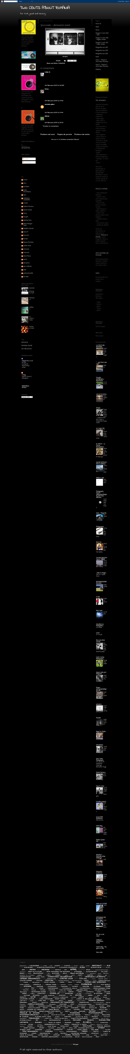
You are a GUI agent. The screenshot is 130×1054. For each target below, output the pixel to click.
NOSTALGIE (93, 1007)
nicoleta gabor (50, 104)
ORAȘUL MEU (103, 1009)
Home (97, 57)
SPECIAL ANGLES (103, 1026)
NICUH (45, 1007)
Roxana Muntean (28, 242)
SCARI (30, 1024)
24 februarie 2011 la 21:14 (54, 122)
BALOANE (104, 971)
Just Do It (104, 775)
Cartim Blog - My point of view (101, 947)
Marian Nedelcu (81, 1000)
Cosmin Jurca (102, 978)
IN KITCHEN (98, 993)
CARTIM (90, 975)
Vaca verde (99, 952)
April (24, 195)
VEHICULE (95, 1033)
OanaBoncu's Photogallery (100, 625)
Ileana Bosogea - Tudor (28, 224)
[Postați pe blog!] (70, 61)
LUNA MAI (42, 1000)
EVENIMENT (52, 986)
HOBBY (99, 992)
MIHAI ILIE (44, 1002)
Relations (98, 69)
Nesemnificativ (105, 481)
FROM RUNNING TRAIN (101, 988)
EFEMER (27, 986)
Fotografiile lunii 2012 (102, 54)
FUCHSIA (52, 990)
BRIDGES (105, 973)
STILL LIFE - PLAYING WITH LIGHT (81, 1028)
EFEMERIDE (99, 745)
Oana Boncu (54, 1009)
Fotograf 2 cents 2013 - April (102, 34)
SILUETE (40, 1026)
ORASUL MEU (89, 1009)
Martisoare (31, 299)
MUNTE (92, 1006)
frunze (34, 990)
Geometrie (23, 992)
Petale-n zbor (100, 478)
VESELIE (105, 1033)
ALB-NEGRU (28, 967)
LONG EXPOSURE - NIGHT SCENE (52, 999)
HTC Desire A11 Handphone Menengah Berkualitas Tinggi (101, 764)
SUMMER (38, 1029)
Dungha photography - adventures (100, 379)
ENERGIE (40, 986)
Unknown (26, 249)
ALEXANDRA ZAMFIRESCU (68, 967)
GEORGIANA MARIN (38, 992)
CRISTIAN (49, 980)
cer (106, 975)
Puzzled (98, 718)
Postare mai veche (82, 134)
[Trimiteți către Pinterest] (76, 61)
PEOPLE (51, 1013)
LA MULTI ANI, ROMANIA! (100, 346)
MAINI (70, 1000)
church (80, 977)
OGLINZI (77, 1009)
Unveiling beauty (101, 802)
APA (65, 969)
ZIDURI (77, 1037)
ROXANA (68, 1022)
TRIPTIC (96, 1031)
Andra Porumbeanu (27, 191)
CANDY (57, 975)
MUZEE (101, 1006)
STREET (101, 1028)
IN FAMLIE (88, 993)
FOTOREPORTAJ (85, 988)
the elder (26, 277)
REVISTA (67, 1020)
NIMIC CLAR (55, 1007)
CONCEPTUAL (51, 978)
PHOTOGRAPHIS (96, 1013)
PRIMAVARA (34, 1018)
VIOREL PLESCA (72, 1035)
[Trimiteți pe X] (72, 61)
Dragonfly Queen (105, 662)
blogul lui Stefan (101, 732)
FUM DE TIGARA (66, 990)
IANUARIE (107, 992)
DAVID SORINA (49, 982)
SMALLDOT (64, 1026)
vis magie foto (100, 428)
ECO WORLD (105, 984)
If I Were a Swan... (31, 318)
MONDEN (23, 1006)
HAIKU (97, 273)
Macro (61, 1000)
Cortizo (94, 978)
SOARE (75, 1026)
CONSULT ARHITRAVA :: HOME (100, 941)
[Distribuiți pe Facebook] (74, 61)
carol (66, 975)
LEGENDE (73, 997)
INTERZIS (36, 995)
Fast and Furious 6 (105, 845)
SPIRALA (31, 308)
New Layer (99, 611)
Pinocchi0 (26, 235)
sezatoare (22, 1026)
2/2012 (67, 965)
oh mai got (99, 634)
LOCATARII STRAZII (27, 999)
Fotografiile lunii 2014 (102, 47)
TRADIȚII (61, 1031)
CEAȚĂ (99, 975)
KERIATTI (23, 997)
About (97, 27)
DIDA (70, 982)
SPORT (41, 1028)
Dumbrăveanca (105, 876)
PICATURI (46, 1015)
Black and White (52, 63)
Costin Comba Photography (100, 658)
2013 (104, 860)
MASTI (34, 1002)
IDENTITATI (42, 993)
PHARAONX (75, 1013)
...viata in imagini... (101, 573)
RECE (45, 1020)
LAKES (44, 997)
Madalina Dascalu (28, 229)
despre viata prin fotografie (101, 673)
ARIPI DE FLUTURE (35, 971)
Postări (26, 159)
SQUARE (51, 1028)
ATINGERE (78, 971)
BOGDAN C (93, 973)
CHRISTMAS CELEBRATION (60, 977)
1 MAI (50, 965)
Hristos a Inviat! (31, 327)
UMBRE (34, 1033)
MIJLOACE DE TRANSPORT (62, 1002)
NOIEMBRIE (74, 1007)
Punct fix (98, 24)
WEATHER (104, 1035)
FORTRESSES (53, 988)
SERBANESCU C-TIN (51, 1024)
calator (39, 975)
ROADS (90, 1020)
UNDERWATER (45, 1033)
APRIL (73, 969)
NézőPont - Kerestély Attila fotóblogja (100, 856)
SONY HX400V (105, 586)
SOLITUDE (87, 1026)
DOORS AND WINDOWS (95, 982)
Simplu (98, 408)
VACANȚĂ (63, 1033)
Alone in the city (105, 677)
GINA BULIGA (62, 992)
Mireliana (52, 1004)
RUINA (78, 1022)
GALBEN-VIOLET (100, 990)
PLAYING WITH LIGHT (43, 1016)
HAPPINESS (90, 992)
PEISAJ (103, 1011)
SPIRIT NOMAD (29, 1028)
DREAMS (63, 984)
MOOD (31, 1006)
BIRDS (65, 973)
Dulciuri (70, 984)
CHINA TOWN (40, 977)
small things (52, 1026)
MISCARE (63, 1004)
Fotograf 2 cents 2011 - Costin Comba (102, 43)
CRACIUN (39, 980)
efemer (47, 116)
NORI (83, 1007)
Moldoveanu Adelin (85, 1004)
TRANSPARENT (71, 1031)
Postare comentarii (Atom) (70, 139)
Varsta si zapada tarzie (100, 575)
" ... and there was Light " (101, 363)
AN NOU (108, 967)
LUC (72, 999)
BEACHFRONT (38, 973)
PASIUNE (82, 1011)
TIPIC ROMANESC (101, 101)
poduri (57, 1016)
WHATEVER (24, 1037)
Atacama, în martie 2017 (105, 563)
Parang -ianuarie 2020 (105, 469)
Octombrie (67, 1009)
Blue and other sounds (100, 641)
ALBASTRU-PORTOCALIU (46, 967)
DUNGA (77, 984)
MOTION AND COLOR (64, 1006)
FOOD (41, 988)
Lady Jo (47, 72)
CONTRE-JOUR (66, 978)
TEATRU (70, 1029)
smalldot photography (99, 887)
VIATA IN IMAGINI (26, 1035)
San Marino (105, 516)
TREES (84, 1031)
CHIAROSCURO (25, 977)
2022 (88, 965)
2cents (25, 180)
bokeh (99, 973)
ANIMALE (58, 969)
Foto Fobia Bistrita (26, 349)
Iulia (98, 995)
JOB (105, 995)
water (95, 1035)
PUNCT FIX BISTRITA (61, 1018)
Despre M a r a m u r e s (27, 361)
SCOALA (39, 1024)
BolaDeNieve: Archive (25, 387)
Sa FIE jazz (105, 613)
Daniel (26, 982)
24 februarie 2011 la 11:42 (54, 100)
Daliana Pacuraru (28, 207)
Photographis (100, 527)
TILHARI (107, 1029)
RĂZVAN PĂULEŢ (26, 1020)
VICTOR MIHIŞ (43, 1035)
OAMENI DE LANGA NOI (36, 1009)
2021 (82, 965)
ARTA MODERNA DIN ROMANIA (58, 971)
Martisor (23, 1002)
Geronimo (53, 992)
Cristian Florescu (63, 980)
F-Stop (24, 375)
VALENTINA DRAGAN (78, 1033)
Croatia (95, 980)
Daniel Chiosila (27, 210)
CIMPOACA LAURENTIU (26, 199)
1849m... (104, 366)
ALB (108, 965)
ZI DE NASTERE (67, 1037)
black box (98, 542)
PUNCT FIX (48, 1018)
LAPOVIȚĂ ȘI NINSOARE (60, 997)
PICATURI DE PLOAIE (58, 1015)
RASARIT (95, 1018)
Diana (25, 213)
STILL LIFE (61, 1028)
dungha (65, 56)
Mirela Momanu (100, 772)
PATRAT (92, 1011)
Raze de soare (105, 1018)
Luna (31, 1000)
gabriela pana (81, 990)
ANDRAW (45, 970)
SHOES (30, 1026)
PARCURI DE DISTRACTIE (28, 1011)
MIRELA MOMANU (36, 1004)
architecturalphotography (101, 969)
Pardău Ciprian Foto (100, 840)
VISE (87, 1035)
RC (37, 1020)
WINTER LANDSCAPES (50, 1037)
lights (90, 997)
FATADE (75, 986)
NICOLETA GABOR (34, 1007)
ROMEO (38, 1022)
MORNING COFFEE (45, 1006)
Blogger (76, 1044)
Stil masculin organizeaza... (105, 831)
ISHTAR (78, 995)
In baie (79, 993)
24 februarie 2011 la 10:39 (54, 85)
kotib (24, 270)
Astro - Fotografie (101, 513)
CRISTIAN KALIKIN (77, 980)
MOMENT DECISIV (102, 1004)
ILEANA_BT (55, 993)
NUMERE (103, 1007)
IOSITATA (62, 995)
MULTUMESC (81, 1006)
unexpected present (105, 722)
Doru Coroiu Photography (99, 759)
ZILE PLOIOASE (87, 1037)
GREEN (70, 992)
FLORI (107, 986)
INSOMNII (27, 995)
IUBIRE (90, 995)
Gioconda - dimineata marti (55, 25)
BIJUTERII (55, 973)
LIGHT (81, 997)
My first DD (99, 820)
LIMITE (96, 997)
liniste (105, 997)
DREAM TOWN (51, 984)
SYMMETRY (58, 1029)
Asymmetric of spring (105, 708)
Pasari (75, 1011)
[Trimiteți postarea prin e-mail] (64, 60)
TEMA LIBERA (82, 1029)
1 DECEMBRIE (34, 965)
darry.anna (26, 263)
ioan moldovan (27, 266)
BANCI (22, 973)
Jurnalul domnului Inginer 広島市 (101, 558)
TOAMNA (49, 1031)
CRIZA (86, 980)
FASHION (64, 986)
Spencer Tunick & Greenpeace (27, 377)
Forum (97, 30)
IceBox (33, 993)
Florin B (27, 988)
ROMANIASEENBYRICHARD (101, 582)
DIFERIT (78, 982)
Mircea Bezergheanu (98, 1002)
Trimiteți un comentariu (51, 126)
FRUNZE (43, 990)
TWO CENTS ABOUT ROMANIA (45, 8)
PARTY (67, 1011)
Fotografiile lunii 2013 (102, 51)
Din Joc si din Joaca (100, 935)
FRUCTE (25, 990)
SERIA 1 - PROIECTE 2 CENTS (75, 1024)
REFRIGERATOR (55, 1020)
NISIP (66, 1007)
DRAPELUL (37, 984)
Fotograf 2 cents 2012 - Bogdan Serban (102, 39)
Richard (25, 239)
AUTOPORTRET (91, 971)
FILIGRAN (97, 986)
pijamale (96, 1015)
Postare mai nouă (47, 134)
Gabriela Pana (27, 220)
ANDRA (32, 970)
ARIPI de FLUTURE (101, 904)
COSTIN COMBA (26, 980)
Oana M (25, 232)
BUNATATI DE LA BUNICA (27, 975)
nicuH (97, 633)
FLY (32, 988)
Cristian (25, 203)
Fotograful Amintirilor (99, 872)
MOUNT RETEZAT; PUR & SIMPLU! (101, 463)
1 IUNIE (45, 965)
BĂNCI (29, 973)
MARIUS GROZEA (96, 1000)
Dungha (25, 217)
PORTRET (67, 1016)
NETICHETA (24, 343)
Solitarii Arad (27, 246)
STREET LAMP (25, 1029)
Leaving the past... (105, 748)
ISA (71, 995)
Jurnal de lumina (101, 394)
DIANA (62, 982)
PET (61, 1013)
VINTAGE (56, 1035)
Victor (47, 89)
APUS (88, 969)
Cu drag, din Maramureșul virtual (25, 365)
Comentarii (27, 162)
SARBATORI (104, 1022)
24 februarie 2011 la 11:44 (54, 112)
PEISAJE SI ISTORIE (101, 189)
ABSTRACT (97, 965)
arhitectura (22, 971)
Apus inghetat (105, 397)
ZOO (97, 1037)
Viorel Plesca (27, 256)
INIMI (108, 993)
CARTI (80, 975)
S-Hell (98, 597)
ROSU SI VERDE (55, 1022)
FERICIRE (85, 986)
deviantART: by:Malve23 (99, 818)
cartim (25, 260)
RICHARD (77, 1020)
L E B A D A (105, 383)
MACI (52, 1000)
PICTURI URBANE (74, 1015)
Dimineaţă (99, 627)
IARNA (24, 993)
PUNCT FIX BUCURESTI (79, 1018)
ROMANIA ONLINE (26, 346)
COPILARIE (83, 978)
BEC (49, 973)
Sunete (48, 1029)
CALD (48, 975)
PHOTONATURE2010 (29, 1015)
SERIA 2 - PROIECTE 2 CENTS (99, 1024)
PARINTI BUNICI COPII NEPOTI (50, 1011)
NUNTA (22, 1009)
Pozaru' (95, 1016)
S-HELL (87, 1022)
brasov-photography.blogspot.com (101, 689)
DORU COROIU (25, 984)
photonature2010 (28, 273)
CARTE (73, 975)
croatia (104, 906)
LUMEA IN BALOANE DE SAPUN (88, 999)
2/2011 (57, 965)
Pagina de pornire (64, 134)
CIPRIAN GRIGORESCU (30, 978)
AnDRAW (26, 187)
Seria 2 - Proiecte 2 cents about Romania (102, 65)
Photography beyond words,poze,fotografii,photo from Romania (101, 494)
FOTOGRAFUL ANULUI (69, 988)
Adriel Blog (99, 826)
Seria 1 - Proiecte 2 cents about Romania (102, 61)
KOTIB (32, 997)
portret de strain (82, 1016)
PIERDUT (87, 1015)
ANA (23, 969)
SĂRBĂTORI (23, 1024)
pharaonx (99, 704)
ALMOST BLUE (96, 967)
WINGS (34, 1037)
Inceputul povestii (105, 601)
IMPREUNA (69, 993)
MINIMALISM (84, 1002)
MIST (72, 1004)
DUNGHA (61, 63)
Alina (24, 183)
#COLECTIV (23, 965)
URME (56, 1033)
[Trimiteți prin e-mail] (68, 61)
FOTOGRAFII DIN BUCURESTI (101, 918)
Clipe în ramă (100, 786)
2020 (76, 965)
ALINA (82, 967)
